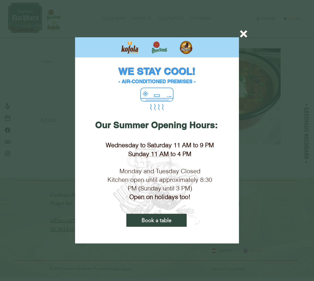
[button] (243, 34)
